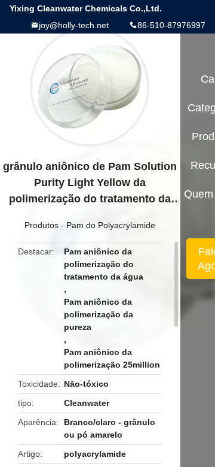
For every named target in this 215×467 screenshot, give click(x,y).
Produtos (41, 225)
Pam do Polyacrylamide (110, 225)
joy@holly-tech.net (74, 25)
